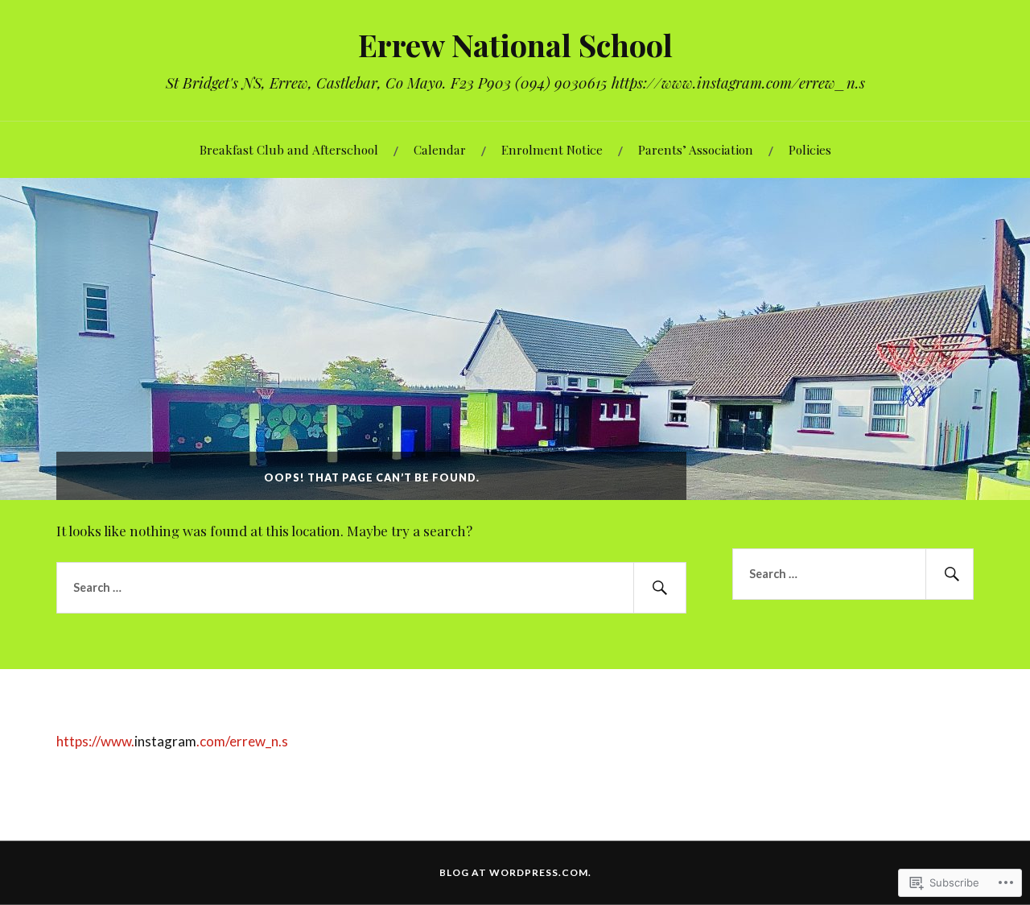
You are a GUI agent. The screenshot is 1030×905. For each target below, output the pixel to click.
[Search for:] (371, 588)
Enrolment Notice (552, 149)
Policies (810, 149)
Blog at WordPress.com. (515, 872)
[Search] (659, 588)
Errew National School (515, 44)
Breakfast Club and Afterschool (289, 149)
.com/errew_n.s (242, 741)
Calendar (440, 149)
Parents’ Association (695, 149)
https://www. (95, 741)
